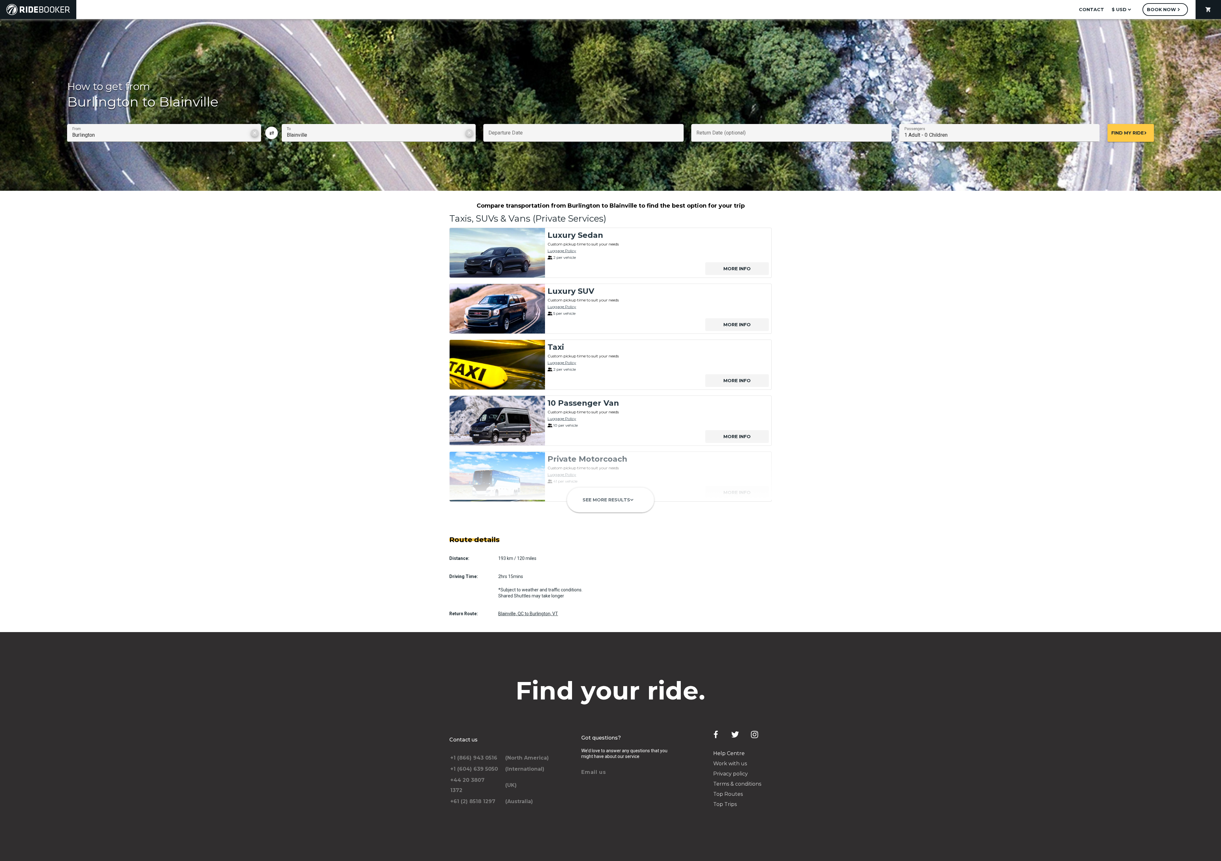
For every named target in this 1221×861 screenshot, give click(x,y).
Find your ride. (611, 690)
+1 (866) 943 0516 (473, 758)
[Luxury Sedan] (497, 253)
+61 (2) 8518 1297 (472, 801)
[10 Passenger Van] (497, 420)
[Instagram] (754, 734)
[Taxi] (497, 364)
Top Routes (728, 794)
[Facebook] (715, 734)
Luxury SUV (571, 291)
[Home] (38, 9)
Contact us (463, 740)
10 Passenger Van (583, 403)
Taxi (556, 347)
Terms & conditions (737, 784)
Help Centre (729, 753)
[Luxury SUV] (497, 309)
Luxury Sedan (575, 235)
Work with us (730, 764)
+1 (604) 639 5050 (474, 769)
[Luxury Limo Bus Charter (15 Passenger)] (497, 532)
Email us (593, 772)
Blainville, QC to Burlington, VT (528, 613)
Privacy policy (730, 774)
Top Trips (725, 804)
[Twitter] (735, 734)
